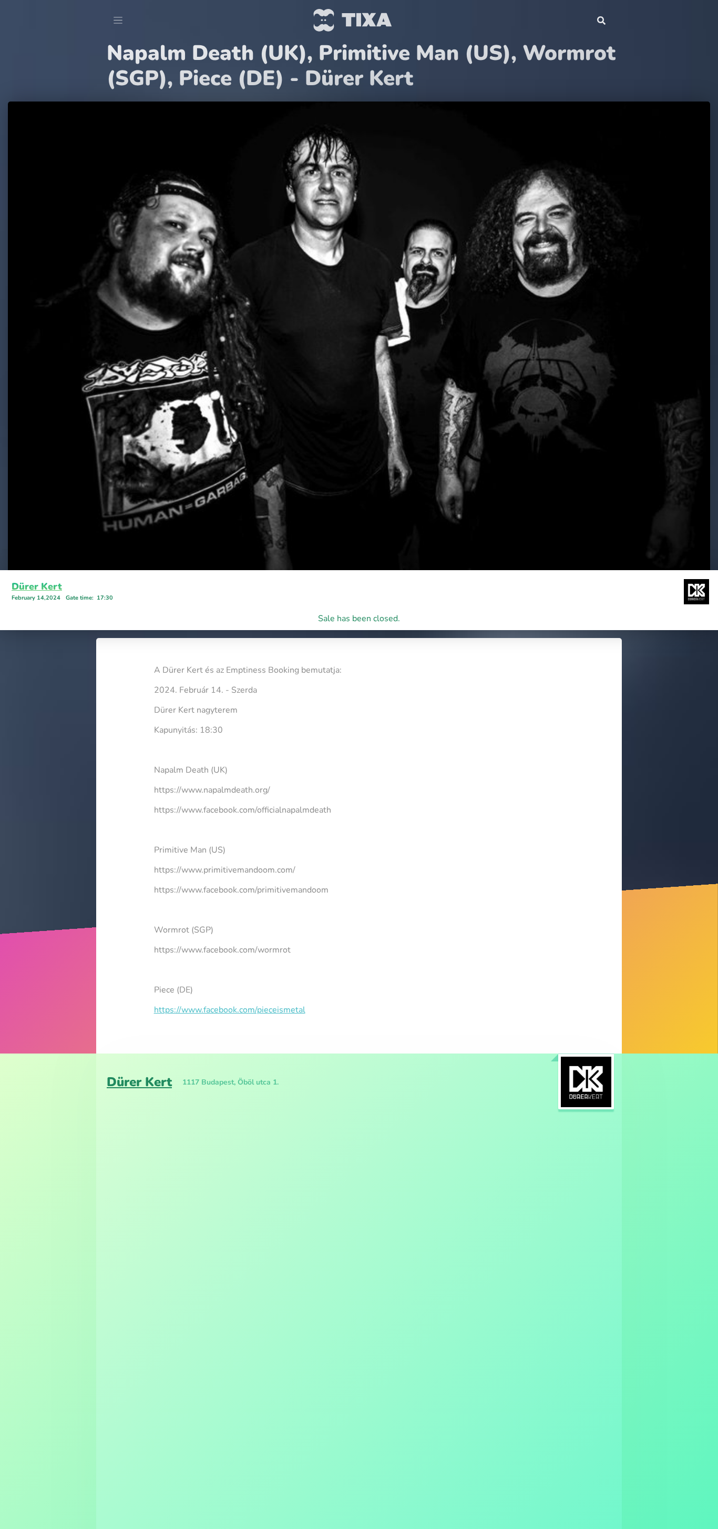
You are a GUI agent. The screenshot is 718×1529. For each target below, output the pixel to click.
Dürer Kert (37, 586)
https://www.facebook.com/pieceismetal (229, 1010)
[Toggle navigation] (118, 20)
